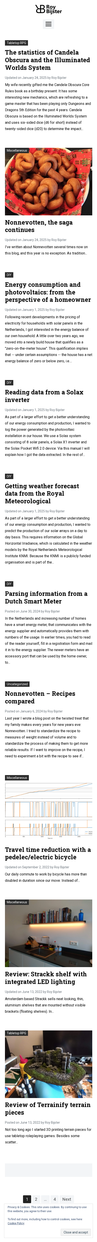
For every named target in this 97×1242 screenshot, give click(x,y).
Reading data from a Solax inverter (44, 396)
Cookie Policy (16, 1223)
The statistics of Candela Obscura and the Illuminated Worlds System (47, 59)
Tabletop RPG (16, 43)
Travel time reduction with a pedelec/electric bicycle (48, 853)
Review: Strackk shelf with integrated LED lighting (46, 978)
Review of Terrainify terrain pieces (48, 1108)
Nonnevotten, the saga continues (39, 226)
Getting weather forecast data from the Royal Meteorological (42, 493)
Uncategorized (17, 684)
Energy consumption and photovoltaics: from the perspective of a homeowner (48, 292)
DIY (9, 275)
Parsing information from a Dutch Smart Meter (46, 597)
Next (66, 1199)
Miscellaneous (17, 150)
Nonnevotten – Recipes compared (40, 697)
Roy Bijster (59, 78)
